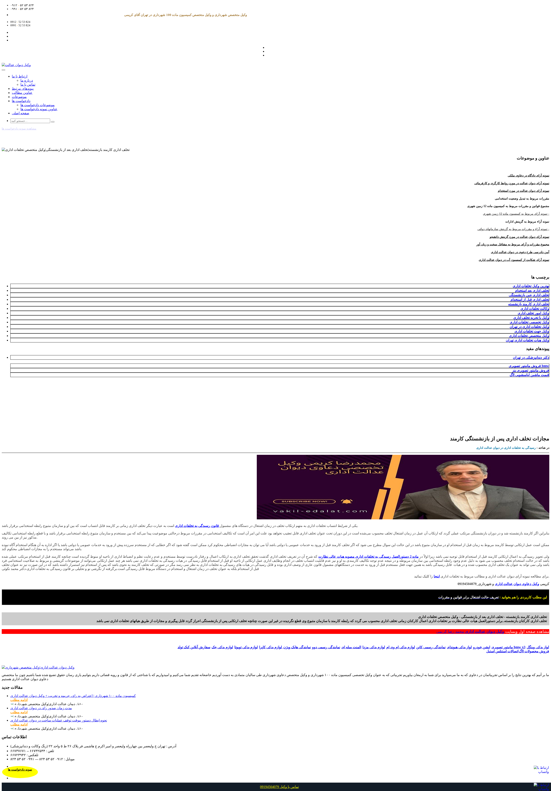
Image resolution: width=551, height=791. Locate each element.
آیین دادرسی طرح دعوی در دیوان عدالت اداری (520, 252)
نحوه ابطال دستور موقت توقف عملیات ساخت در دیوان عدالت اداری (58, 720)
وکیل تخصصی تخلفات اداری (529, 322)
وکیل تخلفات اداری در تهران (529, 326)
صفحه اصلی (20, 113)
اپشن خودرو (481, 647)
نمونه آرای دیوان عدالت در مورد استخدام (523, 190)
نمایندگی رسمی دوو (326, 647)
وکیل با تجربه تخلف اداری (531, 317)
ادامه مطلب (19, 700)
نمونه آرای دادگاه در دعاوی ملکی (528, 175)
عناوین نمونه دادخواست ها (38, 109)
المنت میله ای (351, 647)
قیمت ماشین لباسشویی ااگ (529, 375)
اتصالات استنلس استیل (502, 651)
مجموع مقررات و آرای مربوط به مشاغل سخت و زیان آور (512, 244)
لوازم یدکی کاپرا (271, 647)
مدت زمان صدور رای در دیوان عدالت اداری (41, 708)
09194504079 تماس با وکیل (279, 787)
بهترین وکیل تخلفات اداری (531, 286)
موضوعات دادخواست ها (37, 105)
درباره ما (26, 80)
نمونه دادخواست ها (20, 769)
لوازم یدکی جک (222, 647)
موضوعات (19, 97)
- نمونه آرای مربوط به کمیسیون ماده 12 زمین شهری (516, 213)
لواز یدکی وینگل (538, 647)
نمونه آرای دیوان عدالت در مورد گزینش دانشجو (519, 236)
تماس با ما (27, 84)
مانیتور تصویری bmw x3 (508, 647)
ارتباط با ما (19, 76)
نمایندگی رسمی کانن (431, 647)
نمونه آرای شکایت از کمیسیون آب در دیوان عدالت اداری (514, 260)
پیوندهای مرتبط (23, 88)
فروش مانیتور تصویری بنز (530, 370)
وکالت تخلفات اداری (534, 308)
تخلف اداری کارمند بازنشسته (528, 304)
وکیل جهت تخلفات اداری (531, 331)
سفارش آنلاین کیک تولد (194, 647)
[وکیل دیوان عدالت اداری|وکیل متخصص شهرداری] (38, 667)
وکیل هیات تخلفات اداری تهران (527, 340)
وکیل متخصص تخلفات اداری (529, 335)
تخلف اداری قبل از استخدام (530, 299)
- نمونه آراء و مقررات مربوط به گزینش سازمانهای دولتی (513, 229)
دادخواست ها (21, 101)
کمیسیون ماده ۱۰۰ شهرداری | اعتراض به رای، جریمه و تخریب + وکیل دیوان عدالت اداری (73, 696)
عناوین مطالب (22, 92)
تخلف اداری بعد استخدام (532, 290)
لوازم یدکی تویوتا (246, 647)
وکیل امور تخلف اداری (533, 313)
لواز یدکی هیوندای (459, 647)
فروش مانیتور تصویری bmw (529, 366)
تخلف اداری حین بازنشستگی (529, 295)
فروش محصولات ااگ (534, 651)
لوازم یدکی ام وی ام (400, 647)
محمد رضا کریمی (450, 631)
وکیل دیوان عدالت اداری (484, 631)
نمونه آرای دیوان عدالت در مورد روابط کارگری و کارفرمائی (511, 183)
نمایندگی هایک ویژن (297, 647)
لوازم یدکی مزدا (373, 647)
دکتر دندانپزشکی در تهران (531, 357)
